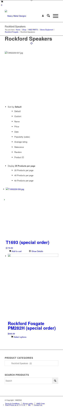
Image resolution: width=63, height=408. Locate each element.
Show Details (37, 251)
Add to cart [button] (16, 251)
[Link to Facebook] (46, 400)
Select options (19, 336)
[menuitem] (41, 16)
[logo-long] (26, 16)
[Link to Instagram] (51, 400)
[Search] (47, 16)
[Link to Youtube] (56, 400)
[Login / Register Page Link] (41, 16)
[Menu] (54, 16)
